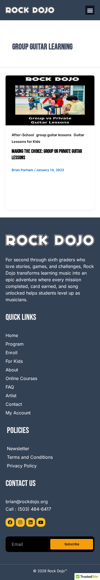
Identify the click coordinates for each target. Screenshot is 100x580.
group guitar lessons (53, 135)
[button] (89, 10)
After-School (23, 135)
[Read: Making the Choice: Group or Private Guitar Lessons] (50, 100)
